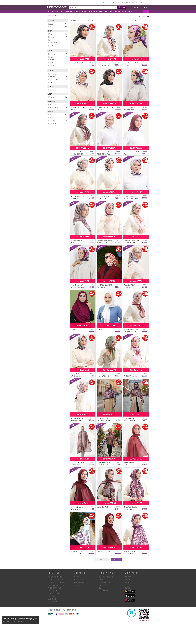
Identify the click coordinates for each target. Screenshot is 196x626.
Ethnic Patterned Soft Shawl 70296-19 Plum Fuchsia (130, 554)
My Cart (146, 7)
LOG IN (112, 2)
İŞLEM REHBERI (52, 599)
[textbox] (91, 7)
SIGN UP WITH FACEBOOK (128, 2)
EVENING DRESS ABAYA (105, 582)
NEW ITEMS (50, 11)
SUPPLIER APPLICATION (80, 582)
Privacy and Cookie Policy (14, 621)
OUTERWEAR (77, 11)
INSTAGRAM (128, 582)
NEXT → (116, 559)
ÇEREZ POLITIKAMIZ (53, 593)
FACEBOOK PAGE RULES (54, 588)
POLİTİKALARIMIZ (52, 602)
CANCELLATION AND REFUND (56, 582)
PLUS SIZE (84, 11)
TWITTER (127, 580)
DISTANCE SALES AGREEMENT (56, 580)
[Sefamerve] (57, 7)
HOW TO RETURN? (53, 591)
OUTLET (146, 11)
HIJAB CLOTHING (59, 11)
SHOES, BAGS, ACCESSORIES (95, 11)
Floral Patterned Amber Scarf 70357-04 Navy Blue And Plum (104, 420)
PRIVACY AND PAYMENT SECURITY (57, 585)
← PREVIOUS (102, 559)
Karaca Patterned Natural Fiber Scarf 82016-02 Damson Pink (104, 65)
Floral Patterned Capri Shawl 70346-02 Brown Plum (77, 554)
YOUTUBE (127, 588)
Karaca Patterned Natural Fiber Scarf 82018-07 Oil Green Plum (104, 376)
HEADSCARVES (68, 11)
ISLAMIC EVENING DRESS (106, 577)
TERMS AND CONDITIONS (55, 577)
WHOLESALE (77, 585)
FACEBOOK (128, 577)
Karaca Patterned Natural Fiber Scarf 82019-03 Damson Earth (77, 154)
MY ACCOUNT (136, 7)
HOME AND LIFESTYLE (120, 11)
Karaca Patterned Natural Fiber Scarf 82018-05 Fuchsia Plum (131, 332)
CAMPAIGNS (51, 596)
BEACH (111, 11)
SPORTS (106, 11)
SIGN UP (118, 2)
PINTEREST (128, 585)
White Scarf (100, 329)
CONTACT (76, 577)
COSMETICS (130, 11)
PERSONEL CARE (103, 591)
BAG (100, 588)
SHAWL (101, 585)
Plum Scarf (74, 329)
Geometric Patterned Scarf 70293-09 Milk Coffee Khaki (131, 243)
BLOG (137, 2)
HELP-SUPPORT (144, 2)
